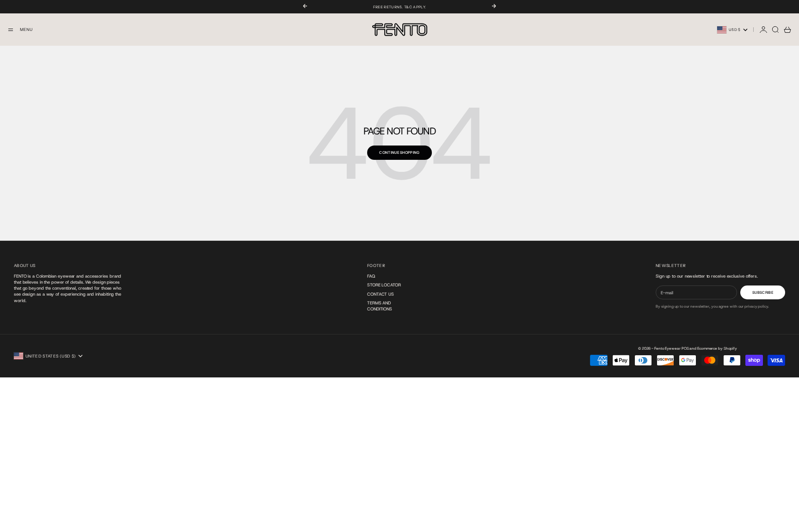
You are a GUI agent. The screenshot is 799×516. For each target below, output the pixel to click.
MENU (26, 29)
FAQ (371, 276)
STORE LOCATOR (384, 285)
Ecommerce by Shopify (717, 348)
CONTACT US (380, 294)
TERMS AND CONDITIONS (379, 306)
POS (685, 348)
